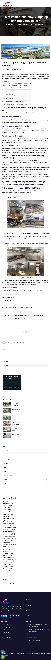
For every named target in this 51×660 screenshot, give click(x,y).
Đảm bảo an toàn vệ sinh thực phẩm (11, 95)
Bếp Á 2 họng (7, 505)
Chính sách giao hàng (5, 635)
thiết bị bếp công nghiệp (43, 282)
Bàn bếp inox (6, 542)
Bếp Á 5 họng (7, 511)
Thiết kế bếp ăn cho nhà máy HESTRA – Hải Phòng (14, 102)
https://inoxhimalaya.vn (11, 304)
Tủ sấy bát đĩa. (15, 403)
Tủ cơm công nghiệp (7, 564)
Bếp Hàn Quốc (6, 520)
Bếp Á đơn (6, 512)
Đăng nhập (46, 338)
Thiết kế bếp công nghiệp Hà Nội (23, 311)
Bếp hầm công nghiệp (8, 518)
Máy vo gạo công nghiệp (8, 534)
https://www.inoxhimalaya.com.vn (9, 307)
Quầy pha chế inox (7, 549)
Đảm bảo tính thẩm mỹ (9, 98)
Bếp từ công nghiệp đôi (9, 525)
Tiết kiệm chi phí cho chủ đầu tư (11, 97)
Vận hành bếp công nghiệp (25, 488)
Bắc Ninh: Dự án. (16, 434)
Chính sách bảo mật (5, 629)
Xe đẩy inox (5, 551)
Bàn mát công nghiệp (7, 557)
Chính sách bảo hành (5, 627)
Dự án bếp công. (15, 415)
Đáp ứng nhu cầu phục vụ (9, 94)
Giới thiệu (28, 605)
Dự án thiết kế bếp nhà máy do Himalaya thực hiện (13, 101)
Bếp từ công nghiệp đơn (9, 527)
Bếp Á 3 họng (7, 507)
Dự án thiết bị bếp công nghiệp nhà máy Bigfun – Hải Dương (15, 85)
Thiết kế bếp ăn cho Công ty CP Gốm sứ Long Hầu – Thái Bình (16, 104)
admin (4, 69)
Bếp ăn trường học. (16, 409)
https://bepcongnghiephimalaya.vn (24, 307)
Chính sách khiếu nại (5, 624)
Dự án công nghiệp (25, 459)
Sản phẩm (28, 610)
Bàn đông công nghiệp (8, 555)
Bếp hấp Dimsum (7, 521)
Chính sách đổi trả (5, 632)
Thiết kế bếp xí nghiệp (20, 318)
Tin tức (6, 55)
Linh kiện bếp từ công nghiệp (9, 529)
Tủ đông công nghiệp (7, 561)
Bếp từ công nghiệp (7, 523)
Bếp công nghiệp (6, 501)
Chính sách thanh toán (6, 637)
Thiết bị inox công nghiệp (8, 540)
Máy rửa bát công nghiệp (8, 533)
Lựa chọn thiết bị (25, 463)
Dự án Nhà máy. (15, 428)
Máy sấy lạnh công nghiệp (9, 559)
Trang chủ (28, 602)
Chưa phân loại (25, 451)
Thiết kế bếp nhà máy (38, 315)
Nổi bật (25, 471)
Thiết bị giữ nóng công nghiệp (9, 536)
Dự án (25, 455)
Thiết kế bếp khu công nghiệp (22, 315)
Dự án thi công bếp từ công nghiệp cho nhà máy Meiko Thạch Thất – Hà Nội (19, 83)
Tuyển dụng (25, 483)
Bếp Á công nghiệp (7, 503)
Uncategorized (6, 570)
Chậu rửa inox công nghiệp (9, 544)
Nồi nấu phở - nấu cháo (8, 548)
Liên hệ (28, 615)
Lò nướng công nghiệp (7, 531)
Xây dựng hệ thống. (16, 422)
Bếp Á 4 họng (7, 509)
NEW (25, 467)
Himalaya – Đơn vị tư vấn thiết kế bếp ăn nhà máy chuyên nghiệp (16, 100)
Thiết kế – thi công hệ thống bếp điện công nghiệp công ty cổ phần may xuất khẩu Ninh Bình (22, 87)
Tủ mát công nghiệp (7, 562)
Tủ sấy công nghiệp (7, 568)
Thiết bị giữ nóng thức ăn (8, 538)
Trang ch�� (10, 24)
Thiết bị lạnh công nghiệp (8, 553)
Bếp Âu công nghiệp (7, 514)
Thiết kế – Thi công (25, 475)
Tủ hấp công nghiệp (7, 566)
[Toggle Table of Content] (28, 91)
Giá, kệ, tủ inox (6, 546)
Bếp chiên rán (6, 516)
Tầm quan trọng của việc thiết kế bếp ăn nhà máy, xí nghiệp (15, 93)
